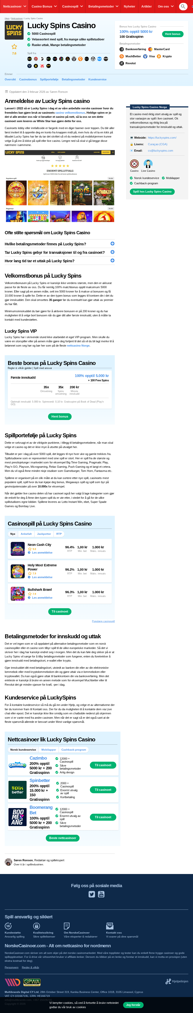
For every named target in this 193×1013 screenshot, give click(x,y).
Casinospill (70, 6)
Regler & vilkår (30, 967)
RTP (59, 533)
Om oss (163, 6)
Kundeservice (97, 79)
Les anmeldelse (41, 552)
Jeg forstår (133, 1004)
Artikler (146, 6)
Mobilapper (173, 178)
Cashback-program (146, 183)
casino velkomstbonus (70, 112)
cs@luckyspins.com (160, 150)
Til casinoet (60, 611)
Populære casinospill (103, 621)
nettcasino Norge (78, 345)
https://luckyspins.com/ (162, 137)
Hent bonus (172, 34)
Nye (12, 533)
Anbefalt (26, 533)
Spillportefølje (49, 79)
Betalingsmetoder (101, 6)
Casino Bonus (42, 6)
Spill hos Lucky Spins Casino (152, 191)
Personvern (11, 967)
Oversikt (10, 79)
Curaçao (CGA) (157, 144)
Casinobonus (28, 79)
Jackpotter (44, 533)
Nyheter (129, 6)
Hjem (7, 18)
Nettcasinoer (12, 6)
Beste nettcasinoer (62, 838)
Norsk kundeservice (23, 749)
